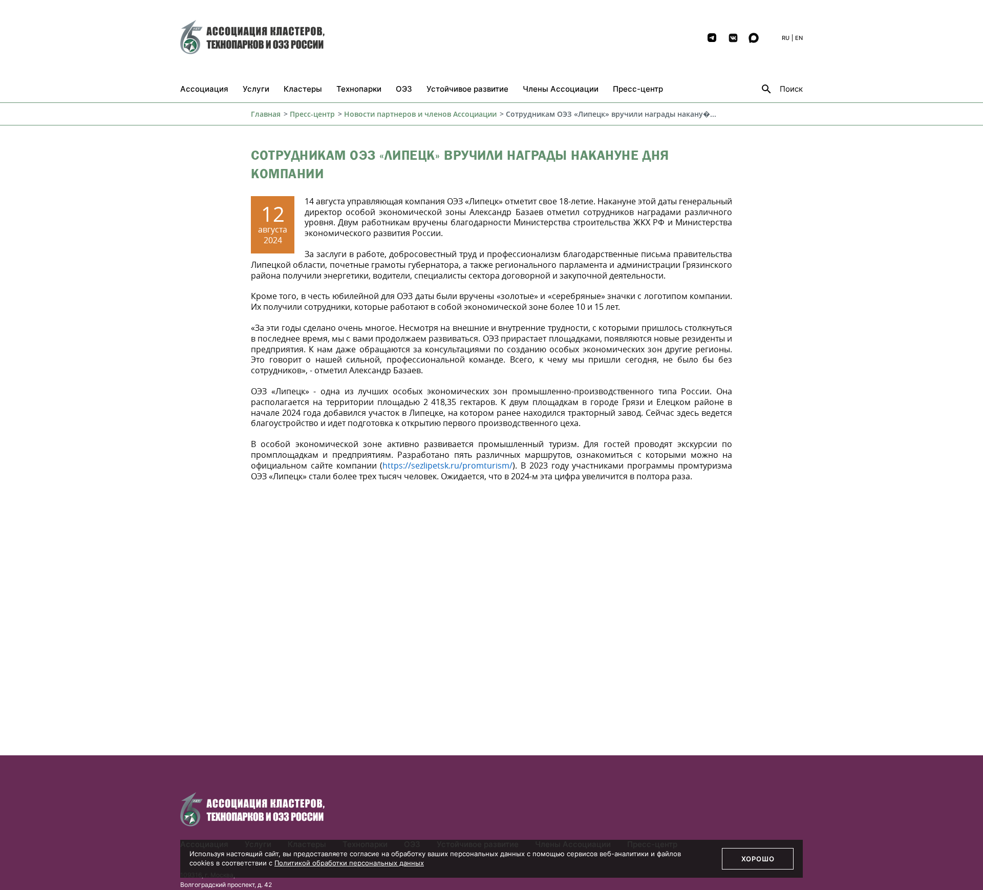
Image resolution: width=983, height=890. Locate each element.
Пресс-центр (312, 114)
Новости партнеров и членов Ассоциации (420, 114)
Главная (266, 114)
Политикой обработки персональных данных (349, 863)
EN (799, 37)
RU (785, 37)
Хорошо (758, 859)
